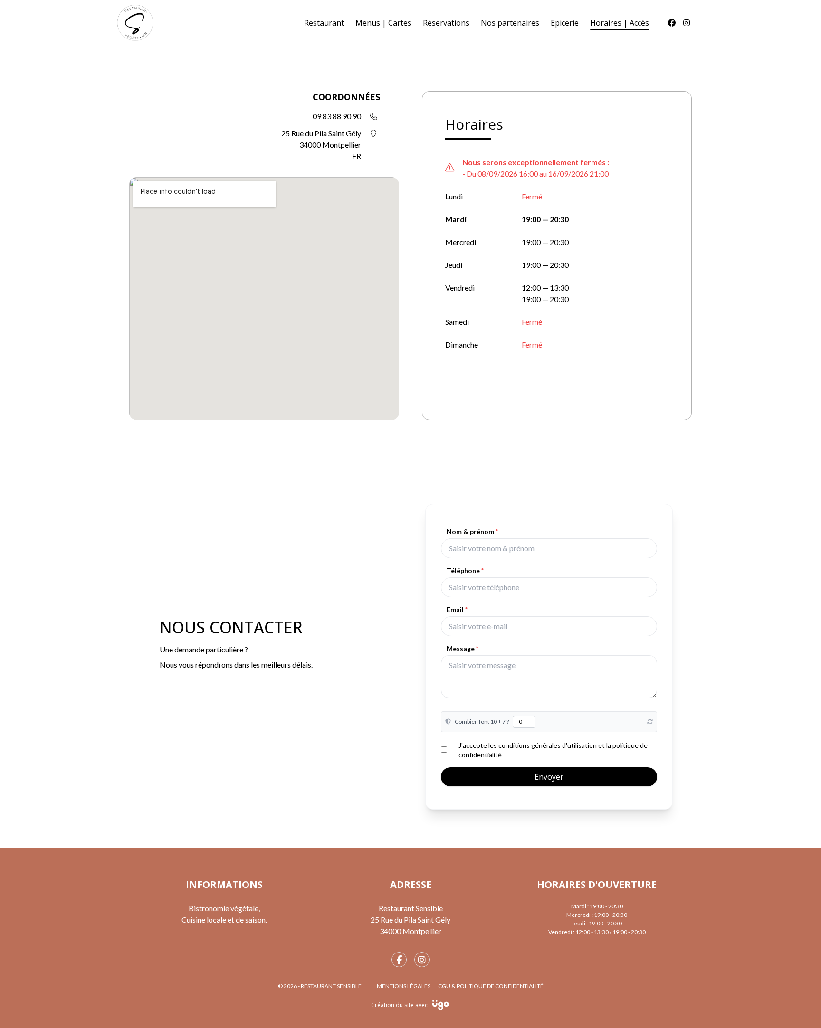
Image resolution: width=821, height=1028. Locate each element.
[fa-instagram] (422, 959)
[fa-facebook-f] (399, 959)
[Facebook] (672, 23)
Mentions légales (403, 986)
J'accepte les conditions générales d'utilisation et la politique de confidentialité (553, 750)
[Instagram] (686, 23)
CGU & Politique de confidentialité (491, 986)
